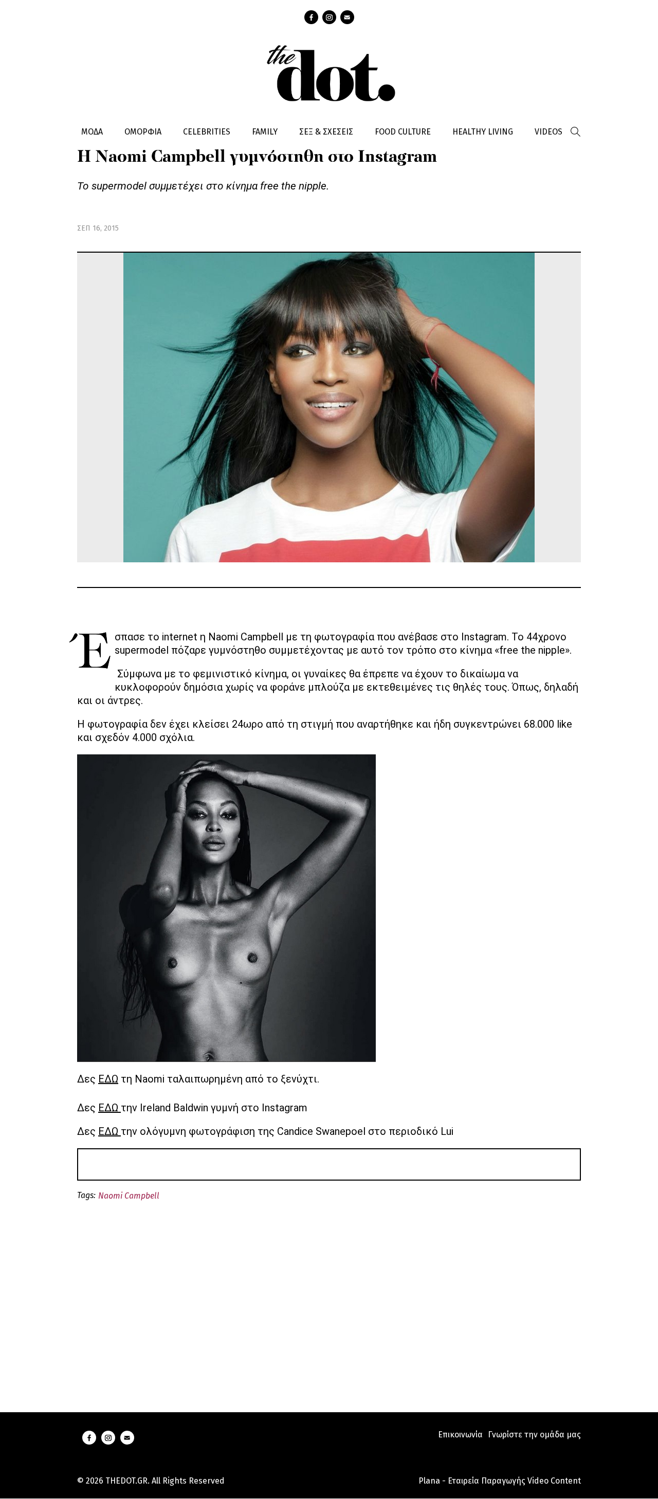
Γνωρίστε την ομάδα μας (534, 1434)
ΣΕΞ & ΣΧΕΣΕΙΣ (326, 132)
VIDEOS (548, 132)
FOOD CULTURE (403, 132)
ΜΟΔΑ (92, 132)
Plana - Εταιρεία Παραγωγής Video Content (499, 1481)
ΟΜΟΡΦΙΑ (142, 132)
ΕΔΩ (108, 1079)
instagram (329, 17)
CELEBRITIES (206, 132)
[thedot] (329, 72)
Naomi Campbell (128, 1196)
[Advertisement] (329, 1294)
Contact (347, 17)
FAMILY (265, 132)
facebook (311, 17)
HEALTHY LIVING (482, 132)
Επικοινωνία (460, 1434)
